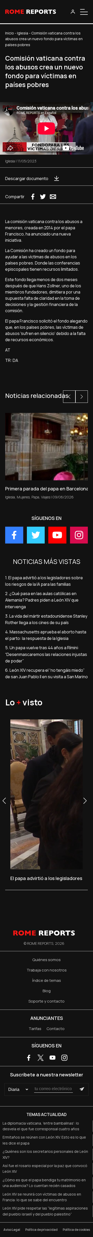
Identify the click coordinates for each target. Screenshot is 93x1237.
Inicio (9, 33)
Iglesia (22, 33)
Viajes (45, 497)
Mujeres (23, 497)
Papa (35, 497)
